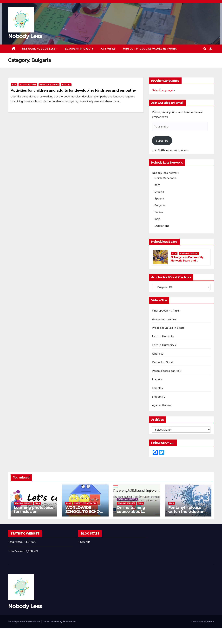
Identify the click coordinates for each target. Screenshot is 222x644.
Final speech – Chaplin (166, 310)
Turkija (158, 212)
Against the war (162, 405)
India (157, 219)
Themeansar (69, 621)
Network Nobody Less (39, 48)
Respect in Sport (162, 362)
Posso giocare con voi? (167, 370)
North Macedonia (165, 178)
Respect (157, 379)
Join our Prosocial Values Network (150, 48)
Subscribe (162, 140)
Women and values (164, 319)
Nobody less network (165, 172)
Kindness (157, 353)
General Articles (28, 85)
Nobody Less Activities (85, 503)
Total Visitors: (17, 551)
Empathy (157, 388)
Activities (108, 48)
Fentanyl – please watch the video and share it (187, 511)
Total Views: (16, 541)
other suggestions (49, 85)
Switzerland (161, 225)
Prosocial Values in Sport (168, 327)
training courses (23, 503)
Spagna (159, 198)
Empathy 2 (158, 396)
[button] (204, 48)
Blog (14, 85)
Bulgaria (66, 85)
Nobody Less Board (189, 253)
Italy (157, 184)
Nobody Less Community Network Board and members (187, 261)
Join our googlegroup (203, 621)
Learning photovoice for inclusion (33, 509)
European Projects (79, 48)
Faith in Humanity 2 (164, 345)
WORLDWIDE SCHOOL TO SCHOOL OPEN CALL (85, 511)
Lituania (159, 191)
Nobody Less (25, 36)
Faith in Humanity (163, 336)
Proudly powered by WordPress (24, 621)
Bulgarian (160, 205)
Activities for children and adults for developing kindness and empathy (73, 90)
